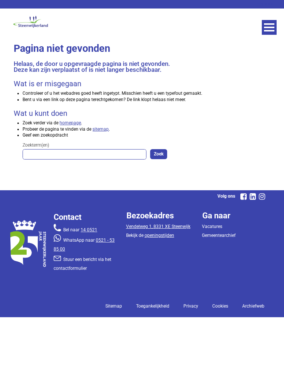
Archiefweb (253, 306)
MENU (269, 27)
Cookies (220, 306)
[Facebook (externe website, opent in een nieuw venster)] (244, 196)
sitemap (100, 129)
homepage (70, 122)
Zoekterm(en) (36, 145)
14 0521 (89, 229)
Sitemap (113, 306)
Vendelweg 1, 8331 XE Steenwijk (158, 226)
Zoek (158, 154)
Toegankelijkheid (152, 306)
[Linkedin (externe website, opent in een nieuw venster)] (253, 196)
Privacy (190, 306)
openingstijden (159, 235)
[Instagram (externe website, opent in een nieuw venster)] (262, 196)
